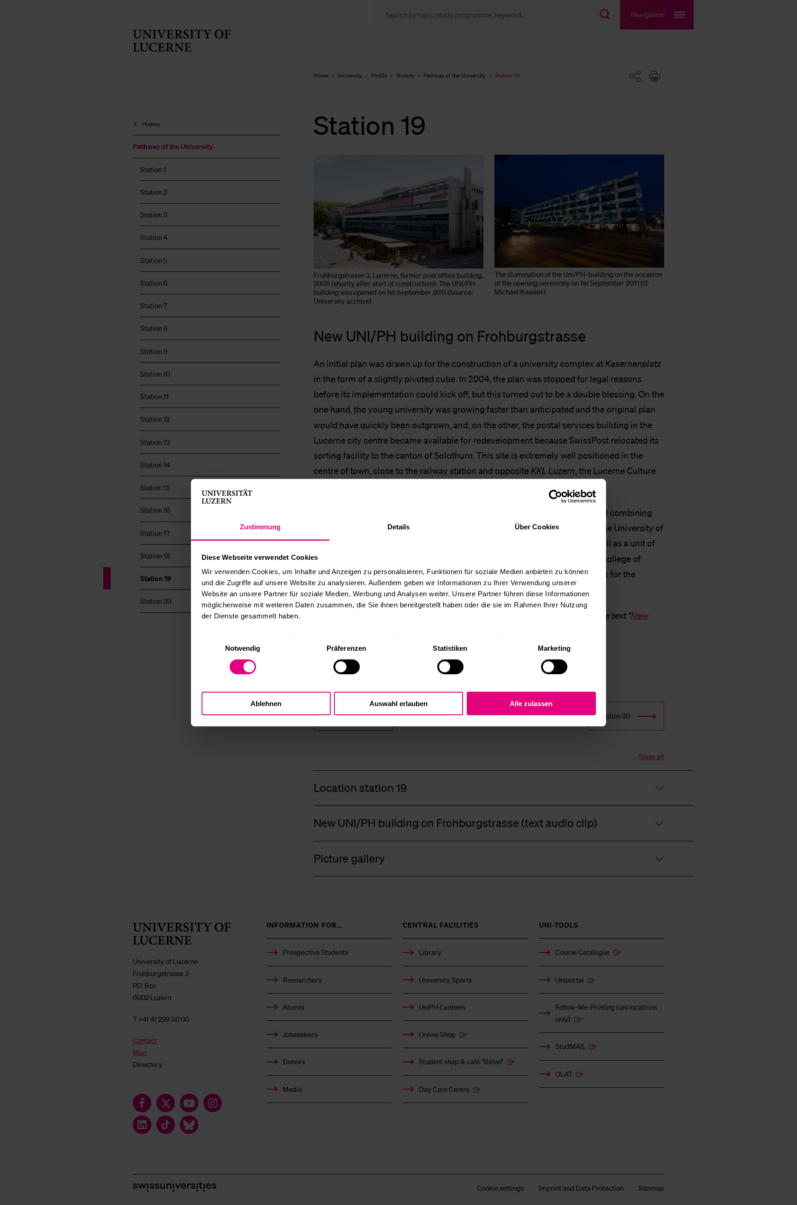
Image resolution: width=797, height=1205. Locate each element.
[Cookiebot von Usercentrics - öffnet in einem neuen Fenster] (555, 497)
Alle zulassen (531, 703)
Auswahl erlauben (398, 703)
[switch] (346, 666)
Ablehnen (265, 703)
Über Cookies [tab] (537, 527)
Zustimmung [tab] (260, 527)
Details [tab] (398, 527)
